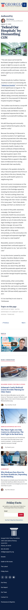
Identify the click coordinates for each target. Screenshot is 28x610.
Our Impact (4, 587)
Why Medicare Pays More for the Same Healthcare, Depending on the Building (14, 474)
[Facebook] (2, 577)
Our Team (4, 592)
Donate (3, 557)
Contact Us (4, 597)
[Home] (12, 5)
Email (5, 511)
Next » (24, 323)
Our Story (4, 582)
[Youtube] (13, 577)
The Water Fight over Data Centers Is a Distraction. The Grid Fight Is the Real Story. (12, 432)
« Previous (5, 323)
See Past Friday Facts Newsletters (14, 520)
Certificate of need (7, 309)
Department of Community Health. (12, 311)
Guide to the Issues (7, 562)
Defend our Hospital (8, 85)
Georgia (3, 314)
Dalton (17, 309)
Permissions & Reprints (8, 602)
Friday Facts (4, 571)
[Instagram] (10, 577)
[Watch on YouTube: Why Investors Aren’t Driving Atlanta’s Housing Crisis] (14, 344)
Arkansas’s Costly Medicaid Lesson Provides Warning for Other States (12, 390)
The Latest (4, 566)
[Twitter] (6, 577)
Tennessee (10, 314)
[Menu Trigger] (24, 5)
